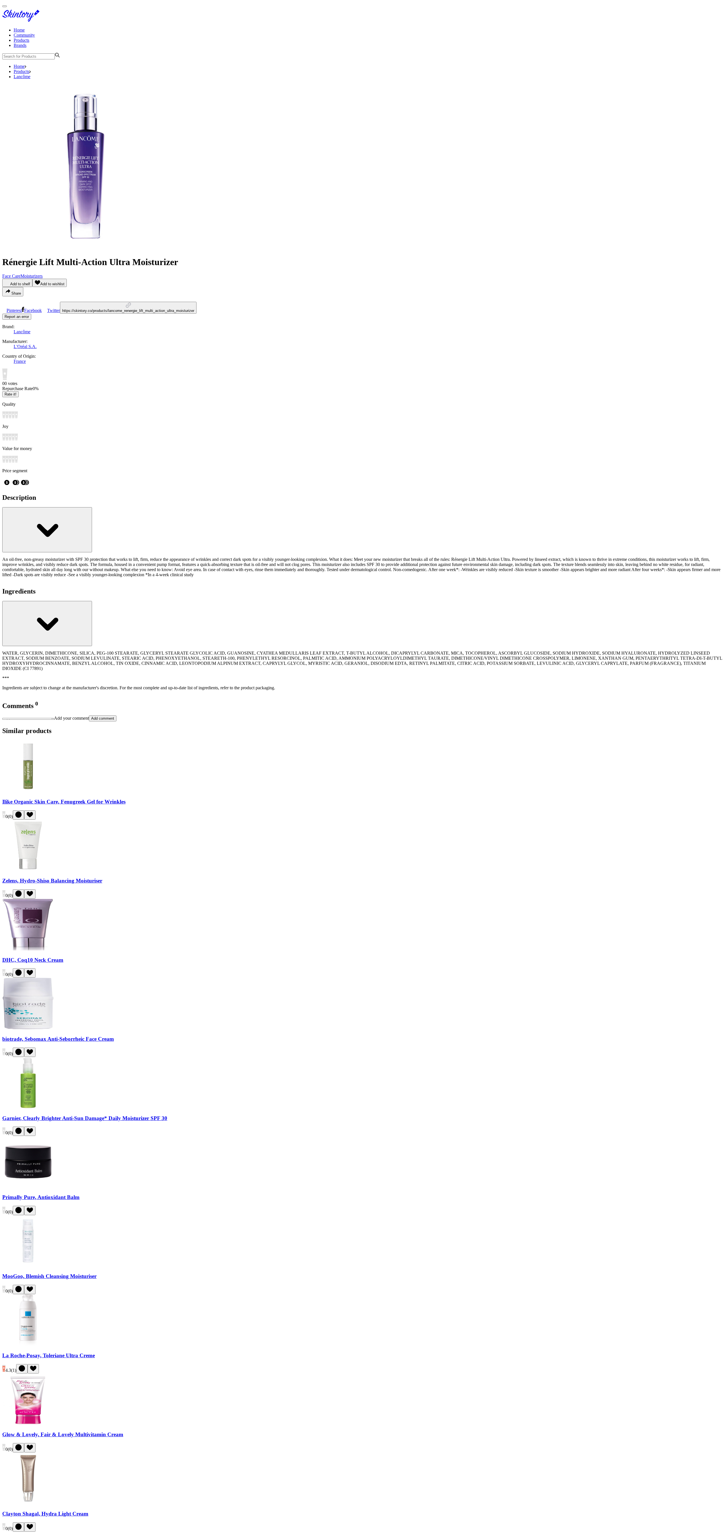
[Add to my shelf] (18, 815)
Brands (20, 45)
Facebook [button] (33, 310)
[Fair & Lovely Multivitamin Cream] (28, 1423)
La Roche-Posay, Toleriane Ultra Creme (48, 1355)
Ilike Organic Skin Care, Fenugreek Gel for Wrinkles (64, 802)
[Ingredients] (47, 623)
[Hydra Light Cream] (28, 1502)
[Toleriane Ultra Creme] (28, 1344)
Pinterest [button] (14, 310)
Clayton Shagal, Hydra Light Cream (45, 1514)
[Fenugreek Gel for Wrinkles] (28, 790)
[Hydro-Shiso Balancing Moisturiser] (28, 869)
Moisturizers (31, 276)
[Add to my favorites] (29, 815)
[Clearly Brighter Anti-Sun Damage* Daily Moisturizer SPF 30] (28, 1107)
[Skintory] (22, 20)
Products (21, 40)
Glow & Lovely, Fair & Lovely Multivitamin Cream (62, 1434)
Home (19, 30)
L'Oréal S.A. (25, 346)
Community (24, 35)
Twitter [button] (53, 310)
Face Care (11, 276)
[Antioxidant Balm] (28, 1186)
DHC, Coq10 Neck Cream (32, 960)
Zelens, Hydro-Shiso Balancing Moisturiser (52, 881)
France (20, 361)
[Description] (47, 529)
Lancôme (22, 76)
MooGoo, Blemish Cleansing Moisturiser (49, 1276)
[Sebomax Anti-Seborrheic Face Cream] (28, 1027)
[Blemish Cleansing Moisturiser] (28, 1265)
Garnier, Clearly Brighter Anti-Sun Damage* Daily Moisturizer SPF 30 (84, 1118)
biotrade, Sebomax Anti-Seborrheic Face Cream (58, 1039)
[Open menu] (4, 6)
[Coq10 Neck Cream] (28, 948)
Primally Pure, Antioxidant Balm (41, 1197)
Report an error (17, 317)
